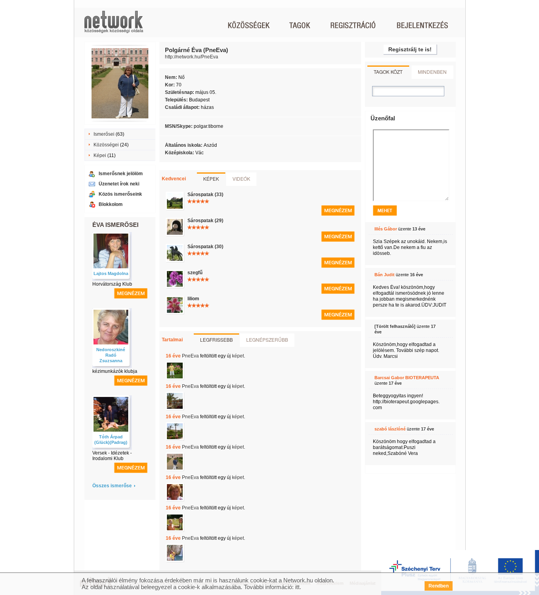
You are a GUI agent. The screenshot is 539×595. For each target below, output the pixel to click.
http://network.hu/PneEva (191, 57)
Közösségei (106, 145)
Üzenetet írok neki (119, 184)
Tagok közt (388, 71)
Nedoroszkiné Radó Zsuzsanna (110, 355)
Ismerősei (104, 134)
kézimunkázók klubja (114, 371)
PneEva (190, 356)
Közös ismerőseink (120, 194)
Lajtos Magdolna (111, 273)
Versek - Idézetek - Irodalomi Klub (112, 455)
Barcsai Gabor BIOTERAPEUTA (406, 377)
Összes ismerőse (112, 485)
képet (238, 356)
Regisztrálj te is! (410, 49)
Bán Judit (384, 274)
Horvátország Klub (112, 284)
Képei (100, 155)
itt (297, 587)
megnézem (131, 293)
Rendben (439, 586)
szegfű (194, 272)
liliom (193, 298)
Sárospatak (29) (205, 220)
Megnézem (338, 210)
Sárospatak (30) (205, 246)
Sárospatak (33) (205, 194)
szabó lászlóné (390, 429)
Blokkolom (111, 204)
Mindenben (432, 71)
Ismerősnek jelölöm (121, 173)
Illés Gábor (385, 228)
